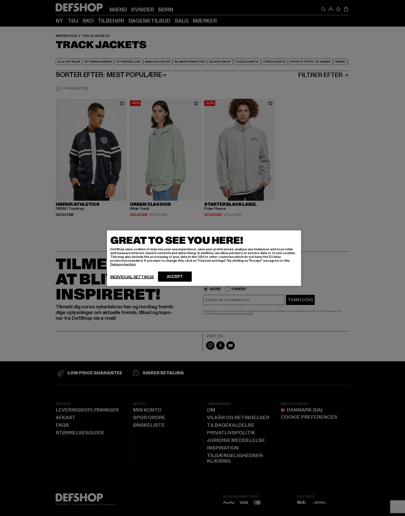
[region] (204, 258)
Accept (175, 276)
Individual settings (132, 276)
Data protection (123, 264)
